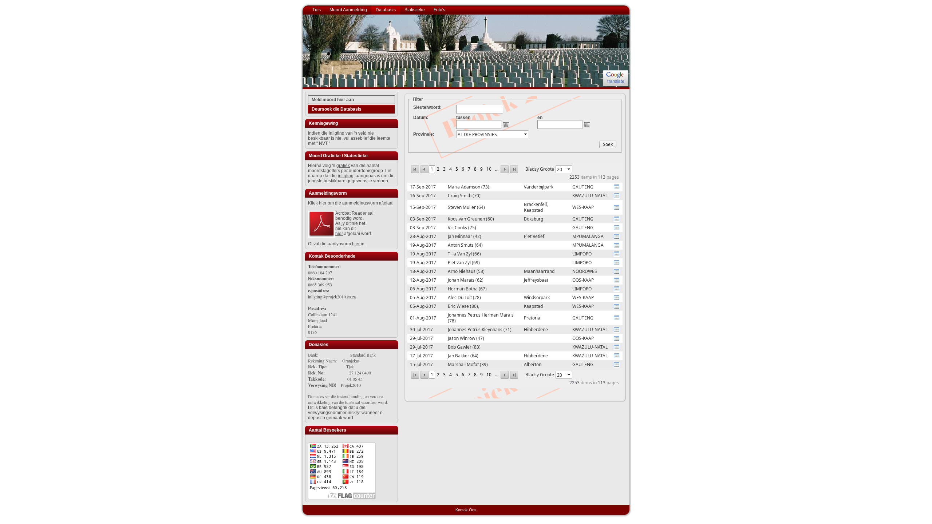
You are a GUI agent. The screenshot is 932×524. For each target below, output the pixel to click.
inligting (346, 175)
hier (323, 203)
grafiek (343, 165)
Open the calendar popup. (506, 124)
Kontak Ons (466, 510)
